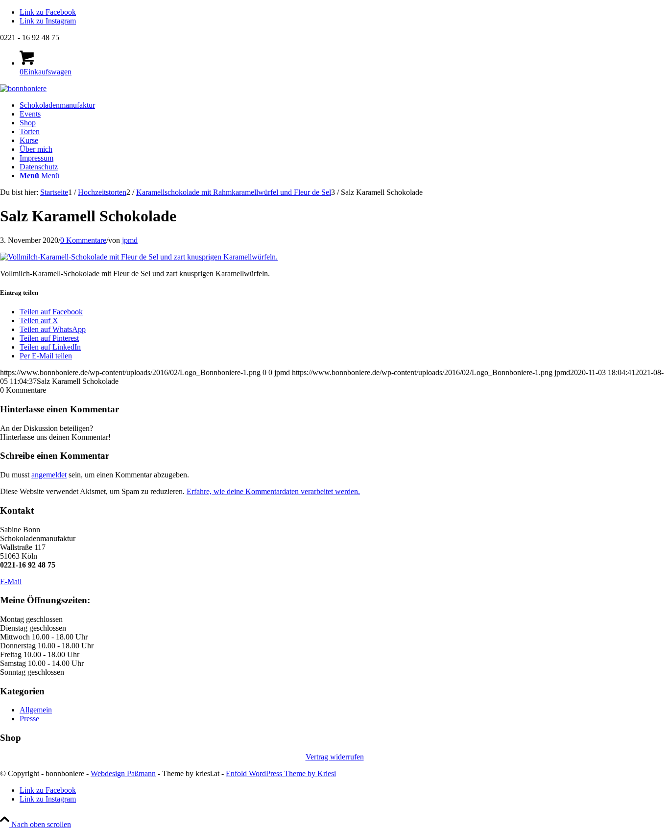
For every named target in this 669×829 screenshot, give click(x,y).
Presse (29, 718)
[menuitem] (344, 105)
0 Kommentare (83, 240)
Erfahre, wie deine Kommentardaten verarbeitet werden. (273, 491)
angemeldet (49, 475)
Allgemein (36, 710)
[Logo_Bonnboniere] (23, 88)
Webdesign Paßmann (123, 773)
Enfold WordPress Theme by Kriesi (281, 773)
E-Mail (11, 581)
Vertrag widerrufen (335, 757)
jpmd (130, 240)
